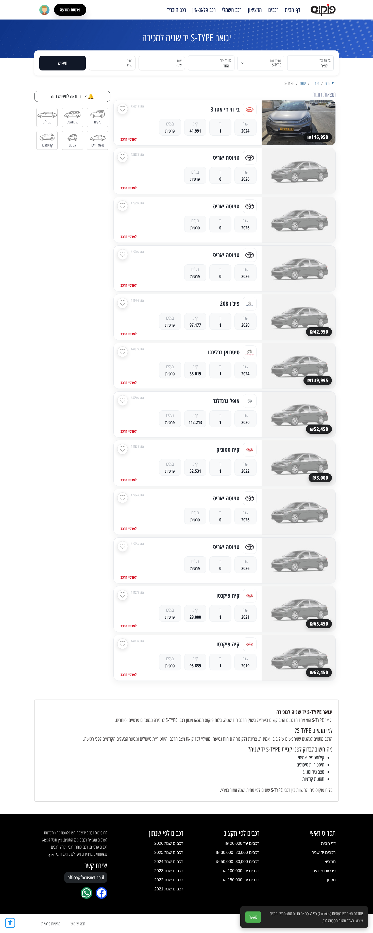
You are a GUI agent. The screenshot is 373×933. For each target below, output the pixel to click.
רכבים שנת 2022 (168, 880)
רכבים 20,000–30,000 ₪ (238, 852)
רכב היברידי (175, 9)
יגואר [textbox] (324, 66)
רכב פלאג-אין (204, 9)
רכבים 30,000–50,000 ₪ (238, 861)
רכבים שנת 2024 (168, 861)
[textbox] (214, 66)
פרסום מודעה (70, 10)
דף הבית (292, 9)
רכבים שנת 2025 (168, 852)
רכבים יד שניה (324, 852)
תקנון (331, 880)
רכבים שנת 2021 (168, 889)
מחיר (129, 65)
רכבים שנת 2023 (168, 871)
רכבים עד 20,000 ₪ (242, 843)
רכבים (273, 9)
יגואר (303, 83)
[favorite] (122, 109)
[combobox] (313, 63)
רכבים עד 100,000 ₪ (241, 871)
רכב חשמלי (232, 9)
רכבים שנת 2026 (168, 843)
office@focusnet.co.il (85, 877)
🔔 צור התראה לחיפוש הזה (72, 96)
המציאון (255, 9)
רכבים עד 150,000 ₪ (241, 880)
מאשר (253, 917)
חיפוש (62, 63)
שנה (179, 65)
